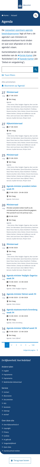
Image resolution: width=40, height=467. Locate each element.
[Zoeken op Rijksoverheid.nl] (35, 15)
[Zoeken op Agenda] (35, 70)
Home (6, 15)
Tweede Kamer (26, 58)
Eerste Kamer (26, 55)
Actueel (14, 15)
